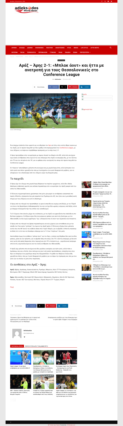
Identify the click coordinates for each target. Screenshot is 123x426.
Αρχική (12, 56)
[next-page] (14, 400)
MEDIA (76, 48)
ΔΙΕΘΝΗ (30, 48)
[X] (105, 1)
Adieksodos (58, 79)
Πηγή (12, 287)
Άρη (49, 145)
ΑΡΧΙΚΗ (14, 48)
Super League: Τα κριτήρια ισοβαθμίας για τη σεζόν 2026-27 (102, 234)
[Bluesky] (111, 1)
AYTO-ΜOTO (95, 48)
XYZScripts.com (71, 425)
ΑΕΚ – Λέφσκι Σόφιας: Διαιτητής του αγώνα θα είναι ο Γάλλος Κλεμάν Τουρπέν (20, 392)
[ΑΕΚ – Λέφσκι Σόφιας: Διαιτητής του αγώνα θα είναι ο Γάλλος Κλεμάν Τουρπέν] (20, 382)
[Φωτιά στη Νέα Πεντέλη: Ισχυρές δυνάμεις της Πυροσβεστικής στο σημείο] (86, 277)
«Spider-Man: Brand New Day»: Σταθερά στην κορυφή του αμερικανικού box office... (102, 184)
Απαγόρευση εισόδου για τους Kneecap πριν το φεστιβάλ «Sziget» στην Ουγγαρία (62, 318)
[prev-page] (11, 400)
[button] (110, 48)
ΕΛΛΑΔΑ (22, 48)
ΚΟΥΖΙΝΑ (15, 52)
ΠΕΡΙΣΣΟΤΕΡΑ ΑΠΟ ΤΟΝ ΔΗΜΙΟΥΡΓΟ (36, 346)
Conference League (66, 148)
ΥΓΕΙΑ (69, 48)
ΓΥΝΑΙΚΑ (53, 52)
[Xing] (25, 337)
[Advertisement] (61, 31)
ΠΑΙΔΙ (60, 52)
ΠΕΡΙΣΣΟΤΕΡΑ (84, 52)
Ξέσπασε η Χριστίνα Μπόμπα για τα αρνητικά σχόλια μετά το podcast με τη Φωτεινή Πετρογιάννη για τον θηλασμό (25, 319)
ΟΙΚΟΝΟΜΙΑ (39, 48)
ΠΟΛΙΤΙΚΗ (49, 48)
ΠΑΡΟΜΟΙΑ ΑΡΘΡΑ (17, 346)
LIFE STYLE (84, 48)
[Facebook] (101, 1)
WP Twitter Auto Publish (54, 425)
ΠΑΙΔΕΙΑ (67, 52)
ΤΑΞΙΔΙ (22, 52)
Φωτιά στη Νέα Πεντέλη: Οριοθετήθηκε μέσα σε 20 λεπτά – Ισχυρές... (101, 214)
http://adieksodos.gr (29, 333)
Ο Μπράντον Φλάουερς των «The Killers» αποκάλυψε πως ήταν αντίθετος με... (102, 267)
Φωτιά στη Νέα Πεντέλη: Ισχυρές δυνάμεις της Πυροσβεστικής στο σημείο (101, 276)
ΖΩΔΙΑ (75, 52)
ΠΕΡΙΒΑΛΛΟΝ (42, 52)
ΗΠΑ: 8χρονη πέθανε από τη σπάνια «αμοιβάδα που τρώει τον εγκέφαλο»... (102, 224)
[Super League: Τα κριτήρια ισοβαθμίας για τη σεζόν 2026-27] (20, 357)
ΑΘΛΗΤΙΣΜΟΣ (59, 48)
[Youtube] (108, 1)
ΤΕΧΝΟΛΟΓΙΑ (31, 52)
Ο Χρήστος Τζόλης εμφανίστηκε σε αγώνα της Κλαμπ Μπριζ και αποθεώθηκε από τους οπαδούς (43, 392)
